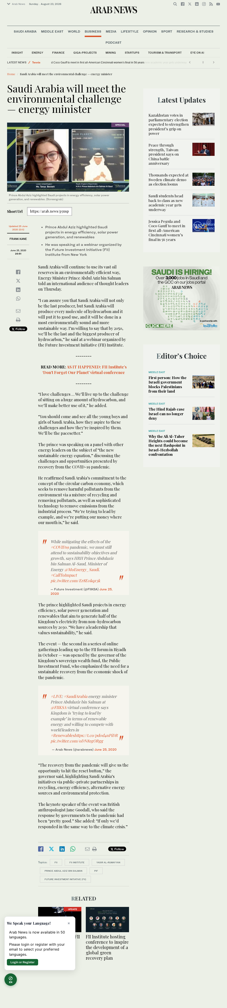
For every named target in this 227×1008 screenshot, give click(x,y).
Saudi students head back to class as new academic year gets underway (166, 202)
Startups (132, 52)
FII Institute (76, 862)
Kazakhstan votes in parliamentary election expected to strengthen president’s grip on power (169, 124)
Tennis (36, 62)
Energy (37, 52)
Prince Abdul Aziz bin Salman (63, 870)
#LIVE (56, 696)
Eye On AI (197, 52)
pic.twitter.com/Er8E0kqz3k (75, 580)
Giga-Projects (85, 52)
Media (111, 31)
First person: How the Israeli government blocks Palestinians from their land (167, 384)
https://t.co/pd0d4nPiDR (96, 735)
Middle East (52, 31)
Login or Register (22, 962)
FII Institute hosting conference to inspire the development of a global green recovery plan (107, 947)
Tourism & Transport (165, 52)
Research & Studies (195, 31)
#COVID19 (60, 547)
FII (56, 862)
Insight (17, 52)
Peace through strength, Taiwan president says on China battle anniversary (164, 154)
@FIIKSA (58, 707)
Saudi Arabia (25, 31)
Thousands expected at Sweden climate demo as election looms (168, 179)
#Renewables (62, 735)
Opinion (150, 31)
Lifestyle (130, 31)
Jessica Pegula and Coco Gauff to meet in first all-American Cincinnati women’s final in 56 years (110, 62)
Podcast (113, 42)
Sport (166, 31)
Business (93, 31)
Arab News (18, 4)
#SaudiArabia (75, 696)
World (74, 31)
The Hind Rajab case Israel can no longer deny (166, 414)
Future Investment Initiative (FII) (65, 879)
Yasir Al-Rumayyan (108, 862)
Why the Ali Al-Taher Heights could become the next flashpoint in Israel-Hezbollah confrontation (168, 445)
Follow (20, 329)
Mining (111, 52)
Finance (58, 52)
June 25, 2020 (105, 749)
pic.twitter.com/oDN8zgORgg (77, 741)
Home (11, 74)
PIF (96, 870)
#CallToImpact (64, 575)
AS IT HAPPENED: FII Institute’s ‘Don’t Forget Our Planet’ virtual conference (84, 369)
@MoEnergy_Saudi (81, 569)
